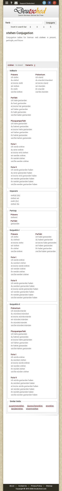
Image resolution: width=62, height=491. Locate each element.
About (11, 486)
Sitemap (49, 486)
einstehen (50, 406)
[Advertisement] (33, 51)
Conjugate (50, 23)
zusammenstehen (16, 406)
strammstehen (32, 409)
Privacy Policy (36, 486)
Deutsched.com (40, 489)
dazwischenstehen (35, 406)
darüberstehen (17, 409)
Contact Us (22, 486)
